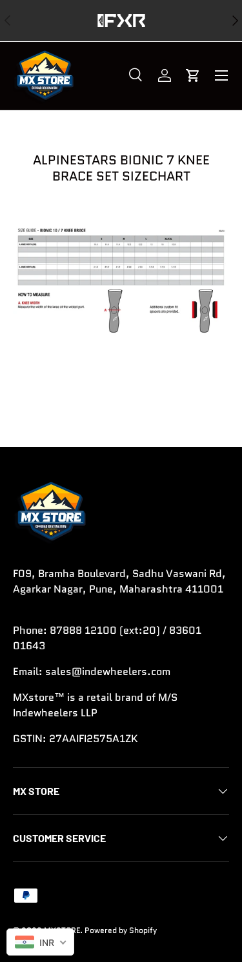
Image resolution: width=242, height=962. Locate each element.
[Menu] (221, 75)
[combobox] (40, 942)
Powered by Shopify (121, 930)
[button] (193, 75)
